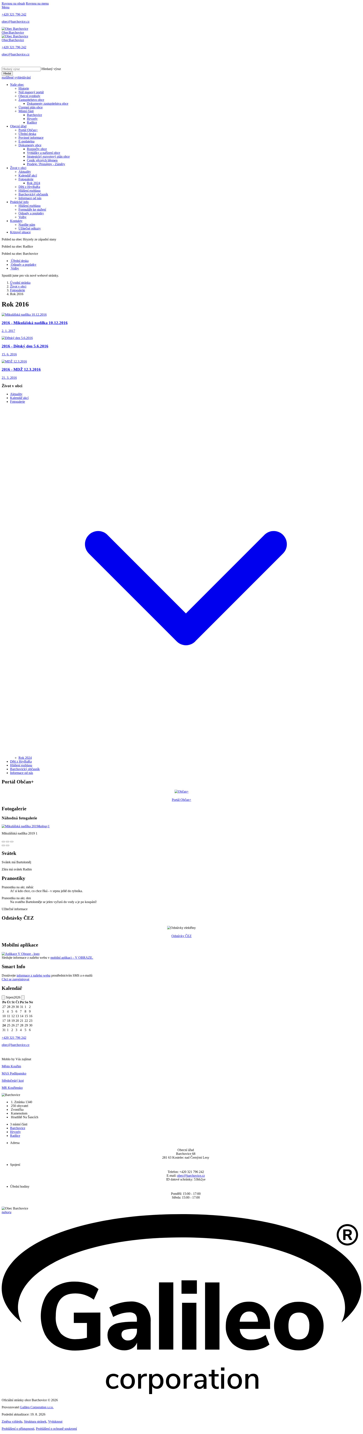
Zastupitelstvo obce (31, 100)
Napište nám (26, 224)
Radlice (32, 122)
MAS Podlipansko (14, 1073)
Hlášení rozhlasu (29, 190)
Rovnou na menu (37, 3)
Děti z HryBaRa (29, 187)
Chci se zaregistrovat (15, 979)
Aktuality (24, 171)
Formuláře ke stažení (32, 209)
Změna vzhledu (12, 1421)
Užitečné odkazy (29, 228)
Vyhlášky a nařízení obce (43, 152)
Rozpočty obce (37, 149)
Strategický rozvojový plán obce (48, 156)
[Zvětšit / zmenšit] (11, 841)
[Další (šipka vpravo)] (7, 845)
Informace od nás (29, 198)
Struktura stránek (35, 1421)
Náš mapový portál (31, 92)
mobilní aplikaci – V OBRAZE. (71, 957)
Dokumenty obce (29, 145)
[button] (185, 754)
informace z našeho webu (33, 975)
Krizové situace (20, 232)
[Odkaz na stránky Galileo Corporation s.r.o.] (181, 1393)
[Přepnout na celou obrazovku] (7, 841)
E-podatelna (26, 141)
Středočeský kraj (13, 1080)
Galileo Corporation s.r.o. (37, 1407)
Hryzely (32, 118)
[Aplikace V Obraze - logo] (20, 954)
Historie (23, 88)
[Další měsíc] (23, 997)
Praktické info (19, 202)
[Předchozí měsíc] (3, 997)
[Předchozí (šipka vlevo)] (3, 845)
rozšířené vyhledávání (16, 77)
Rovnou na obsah (13, 3)
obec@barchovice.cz (191, 1175)
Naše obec (17, 84)
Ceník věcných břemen (42, 160)
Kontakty (16, 221)
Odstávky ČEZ (181, 936)
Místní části (26, 111)
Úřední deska (27, 134)
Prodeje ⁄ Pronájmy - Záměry (46, 164)
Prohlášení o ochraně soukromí (56, 1428)
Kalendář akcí (27, 175)
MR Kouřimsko (12, 1087)
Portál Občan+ (28, 130)
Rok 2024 (33, 183)
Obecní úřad (18, 126)
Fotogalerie (25, 179)
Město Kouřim (11, 1066)
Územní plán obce (30, 107)
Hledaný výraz (51, 69)
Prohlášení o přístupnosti (18, 1428)
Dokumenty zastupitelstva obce (47, 103)
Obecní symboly (29, 96)
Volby (22, 217)
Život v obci (18, 168)
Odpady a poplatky (31, 213)
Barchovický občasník (33, 194)
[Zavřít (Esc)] (3, 841)
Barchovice (34, 115)
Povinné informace (30, 137)
